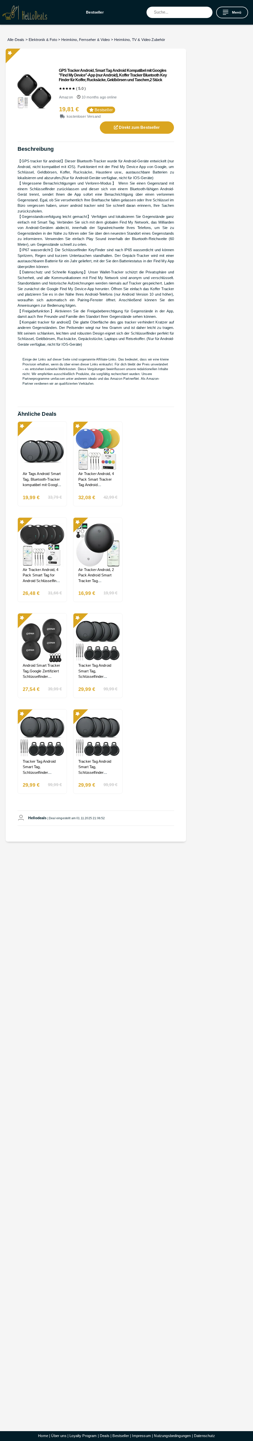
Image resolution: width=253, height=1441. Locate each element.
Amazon (66, 97)
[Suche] (208, 12)
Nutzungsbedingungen (172, 1436)
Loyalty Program (83, 1436)
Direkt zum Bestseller (139, 127)
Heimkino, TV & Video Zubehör (139, 40)
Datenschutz (204, 1436)
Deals (104, 1436)
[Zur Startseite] (24, 12)
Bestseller (95, 12)
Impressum (141, 1436)
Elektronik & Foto (43, 40)
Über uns (58, 1436)
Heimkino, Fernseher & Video (85, 40)
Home (43, 1436)
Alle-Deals (15, 40)
